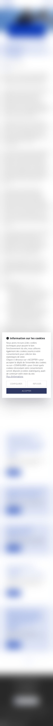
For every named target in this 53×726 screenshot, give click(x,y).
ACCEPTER (26, 390)
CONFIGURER (16, 383)
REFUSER (37, 383)
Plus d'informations (14, 376)
